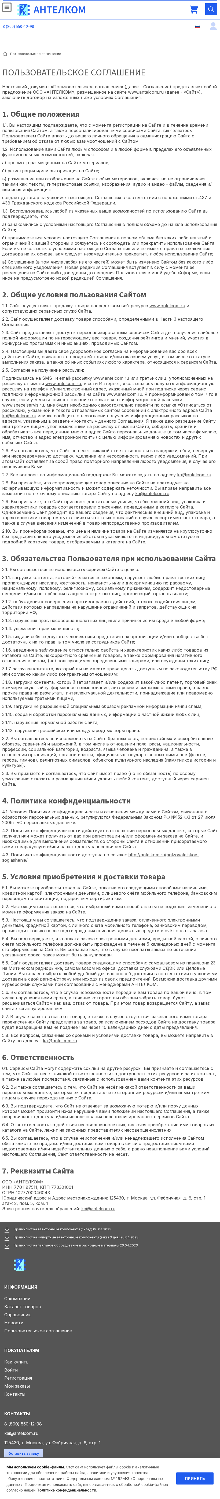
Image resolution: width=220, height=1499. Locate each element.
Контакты (14, 1394)
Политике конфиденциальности (66, 1490)
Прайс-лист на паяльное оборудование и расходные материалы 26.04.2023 (76, 1245)
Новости (13, 1322)
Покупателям (21, 1350)
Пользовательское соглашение (38, 1330)
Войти (11, 1370)
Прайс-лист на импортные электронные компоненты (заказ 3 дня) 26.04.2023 (76, 1237)
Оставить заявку (23, 1453)
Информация (20, 1287)
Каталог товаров (22, 1306)
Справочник (17, 1314)
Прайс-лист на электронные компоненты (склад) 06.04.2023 (62, 1229)
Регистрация (18, 1378)
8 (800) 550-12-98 (18, 26)
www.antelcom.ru (146, 92)
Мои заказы (17, 1386)
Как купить (16, 1362)
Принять (195, 1478)
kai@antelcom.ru (19, 415)
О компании (17, 1298)
